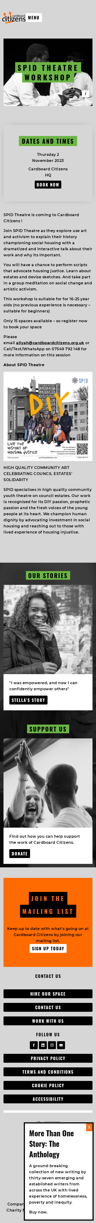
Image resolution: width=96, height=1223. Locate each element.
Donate (20, 854)
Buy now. (38, 1212)
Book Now (48, 185)
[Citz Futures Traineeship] (85, 93)
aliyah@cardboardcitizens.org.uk (50, 343)
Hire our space (48, 994)
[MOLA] (14, 17)
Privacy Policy (48, 1058)
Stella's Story (28, 700)
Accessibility (48, 1099)
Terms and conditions (48, 1072)
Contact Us (48, 1007)
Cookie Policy (48, 1085)
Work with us (48, 1021)
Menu (34, 17)
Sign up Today (48, 948)
